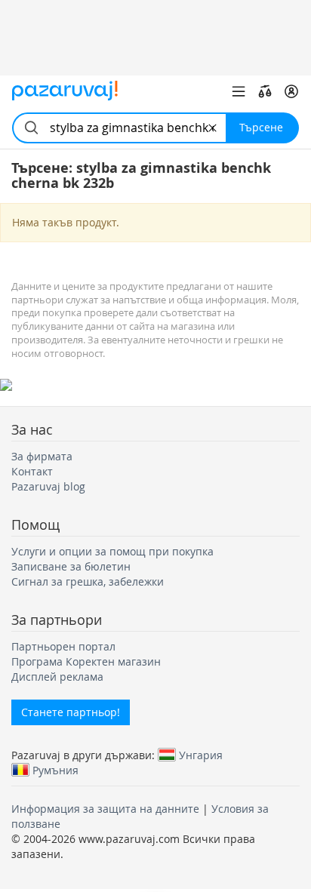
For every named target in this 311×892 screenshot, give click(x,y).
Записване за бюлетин (71, 566)
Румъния (55, 770)
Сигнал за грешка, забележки (87, 581)
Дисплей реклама (57, 676)
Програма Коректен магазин (86, 661)
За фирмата (41, 456)
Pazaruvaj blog (48, 486)
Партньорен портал (63, 646)
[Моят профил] (291, 91)
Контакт (32, 471)
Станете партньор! (70, 712)
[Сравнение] (265, 91)
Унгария (201, 754)
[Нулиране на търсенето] (212, 127)
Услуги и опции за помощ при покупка (112, 551)
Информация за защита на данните (105, 808)
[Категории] (238, 91)
